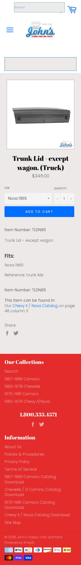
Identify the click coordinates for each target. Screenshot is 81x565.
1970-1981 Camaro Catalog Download (29, 505)
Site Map (12, 522)
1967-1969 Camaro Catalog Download (30, 479)
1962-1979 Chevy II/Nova (27, 401)
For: (7, 188)
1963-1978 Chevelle (22, 386)
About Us (12, 447)
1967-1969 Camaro (22, 379)
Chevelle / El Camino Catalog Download (32, 492)
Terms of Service (20, 469)
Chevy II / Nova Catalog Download (37, 515)
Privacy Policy (16, 461)
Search (11, 371)
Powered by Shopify (19, 543)
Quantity (60, 188)
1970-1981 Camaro (21, 394)
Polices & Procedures (24, 454)
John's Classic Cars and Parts (39, 537)
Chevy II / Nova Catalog (35, 305)
